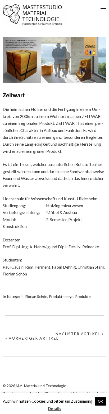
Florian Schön (36, 296)
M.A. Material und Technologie (34, 14)
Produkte (83, 296)
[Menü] (101, 8)
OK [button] (100, 401)
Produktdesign (61, 296)
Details (54, 408)
